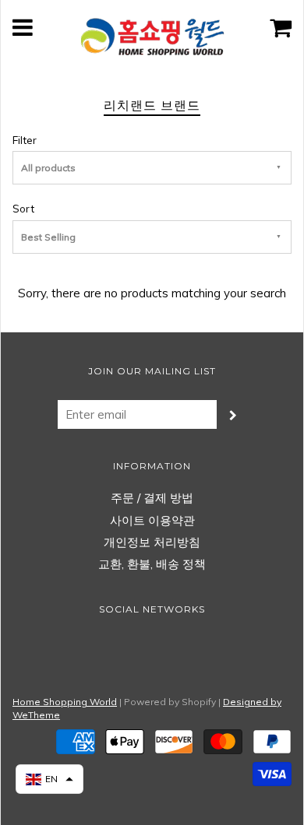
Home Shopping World (64, 701)
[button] (49, 779)
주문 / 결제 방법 (152, 497)
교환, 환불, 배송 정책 (152, 563)
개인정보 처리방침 (152, 542)
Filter (24, 139)
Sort (23, 208)
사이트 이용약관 (152, 520)
